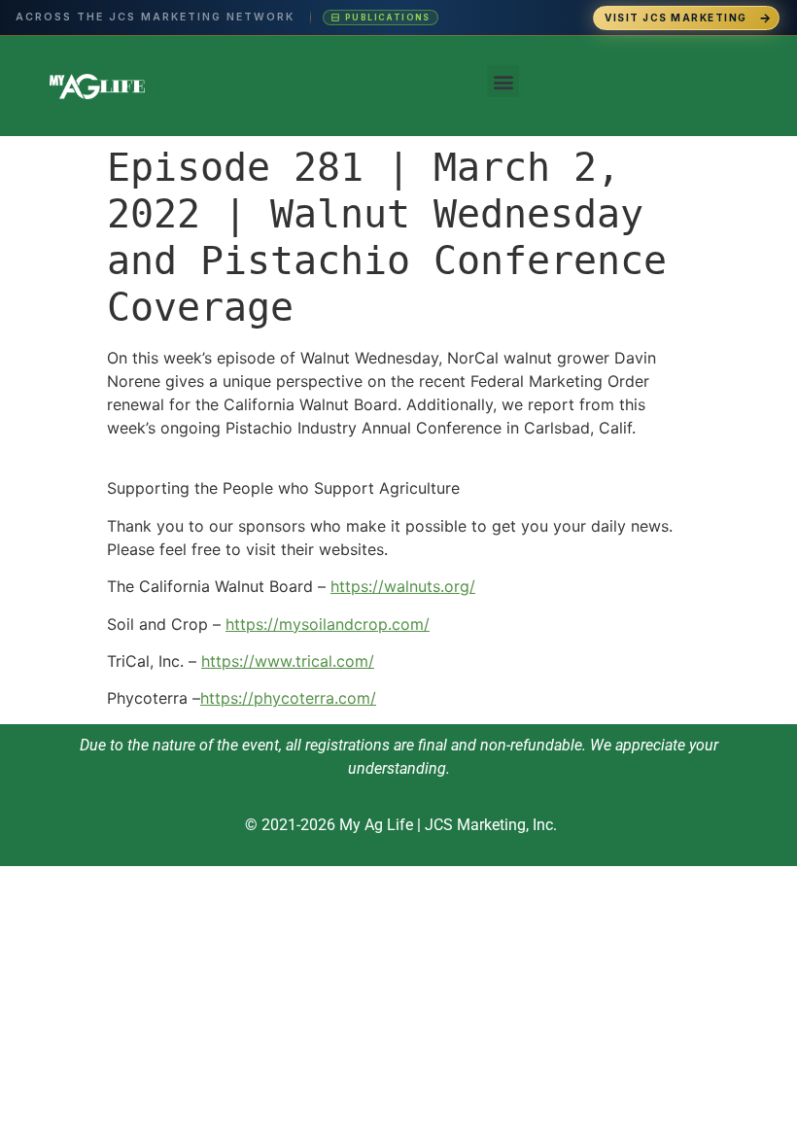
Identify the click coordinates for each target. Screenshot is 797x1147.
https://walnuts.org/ (402, 586)
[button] (503, 81)
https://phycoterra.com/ (288, 698)
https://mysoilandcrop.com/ (327, 624)
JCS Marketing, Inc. (491, 825)
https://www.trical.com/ (287, 661)
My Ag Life (376, 825)
